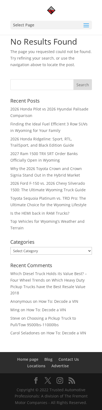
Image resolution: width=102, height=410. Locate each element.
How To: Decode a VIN (58, 301)
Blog (48, 359)
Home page (27, 359)
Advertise (60, 365)
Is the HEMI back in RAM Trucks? (39, 213)
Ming (15, 309)
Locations (36, 365)
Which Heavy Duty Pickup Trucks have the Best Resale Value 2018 (47, 287)
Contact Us (68, 359)
